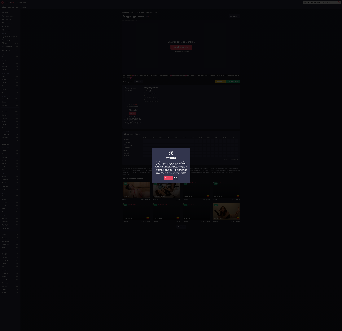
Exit (175, 178)
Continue (168, 178)
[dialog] (171, 165)
